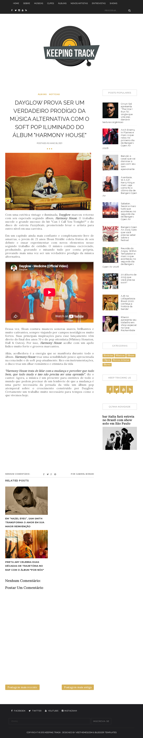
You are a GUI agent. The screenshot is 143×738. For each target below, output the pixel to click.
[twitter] (16, 10)
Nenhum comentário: (17, 474)
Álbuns (62, 3)
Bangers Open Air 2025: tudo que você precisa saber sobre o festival (129, 234)
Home (16, 3)
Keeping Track (53, 732)
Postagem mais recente (22, 687)
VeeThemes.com (84, 732)
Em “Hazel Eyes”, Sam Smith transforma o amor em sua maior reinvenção (24, 522)
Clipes (50, 3)
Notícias (54, 94)
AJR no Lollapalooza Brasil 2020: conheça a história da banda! (128, 302)
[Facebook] (110, 389)
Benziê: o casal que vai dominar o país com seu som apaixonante (128, 162)
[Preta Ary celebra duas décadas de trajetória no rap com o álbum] (26, 544)
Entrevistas (99, 3)
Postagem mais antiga (78, 687)
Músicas (38, 3)
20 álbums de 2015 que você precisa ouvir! (128, 278)
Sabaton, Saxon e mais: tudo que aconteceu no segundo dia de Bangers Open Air (128, 211)
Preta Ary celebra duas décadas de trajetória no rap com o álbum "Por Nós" (24, 566)
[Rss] (130, 389)
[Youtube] (123, 389)
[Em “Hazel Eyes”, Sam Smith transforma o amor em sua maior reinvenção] (26, 501)
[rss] (27, 10)
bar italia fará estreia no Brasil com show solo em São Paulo (118, 419)
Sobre (26, 3)
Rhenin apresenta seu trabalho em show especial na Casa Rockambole (129, 324)
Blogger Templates (105, 732)
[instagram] (20, 10)
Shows (113, 3)
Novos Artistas (79, 3)
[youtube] (23, 10)
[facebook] (13, 10)
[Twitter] (116, 389)
